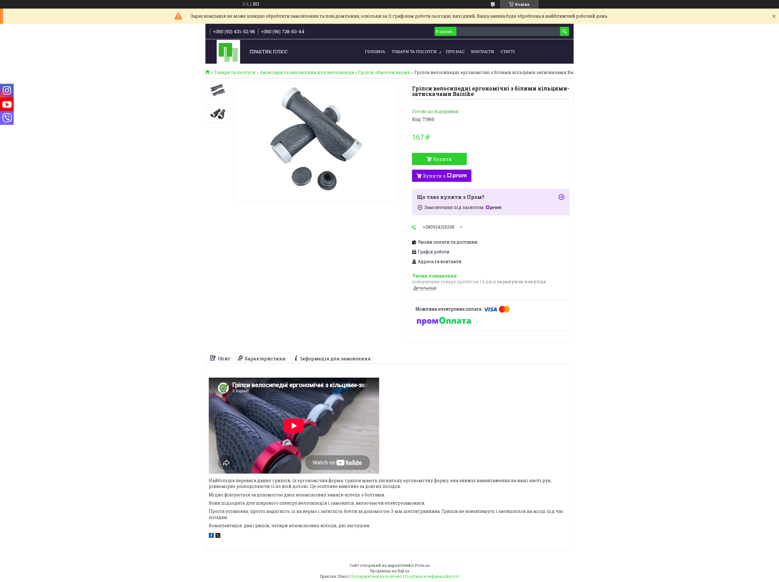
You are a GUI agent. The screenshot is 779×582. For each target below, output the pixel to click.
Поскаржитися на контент (376, 576)
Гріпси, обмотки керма (384, 72)
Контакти (482, 51)
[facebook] (211, 536)
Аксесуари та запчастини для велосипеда (307, 72)
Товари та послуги (414, 51)
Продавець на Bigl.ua (389, 570)
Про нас (455, 51)
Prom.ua (422, 565)
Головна (375, 51)
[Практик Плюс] (228, 52)
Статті (508, 51)
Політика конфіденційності (432, 576)
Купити (442, 159)
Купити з (434, 176)
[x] (217, 536)
